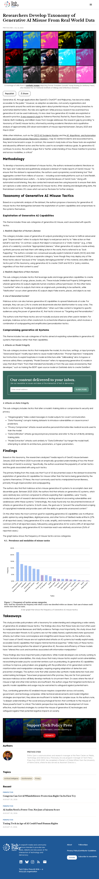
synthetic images (33, 85)
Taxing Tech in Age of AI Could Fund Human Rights (30, 823)
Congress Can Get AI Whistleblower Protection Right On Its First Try (39, 796)
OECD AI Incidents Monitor (46, 135)
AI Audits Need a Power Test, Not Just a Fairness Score (31, 810)
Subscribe (81, 389)
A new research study (30, 116)
